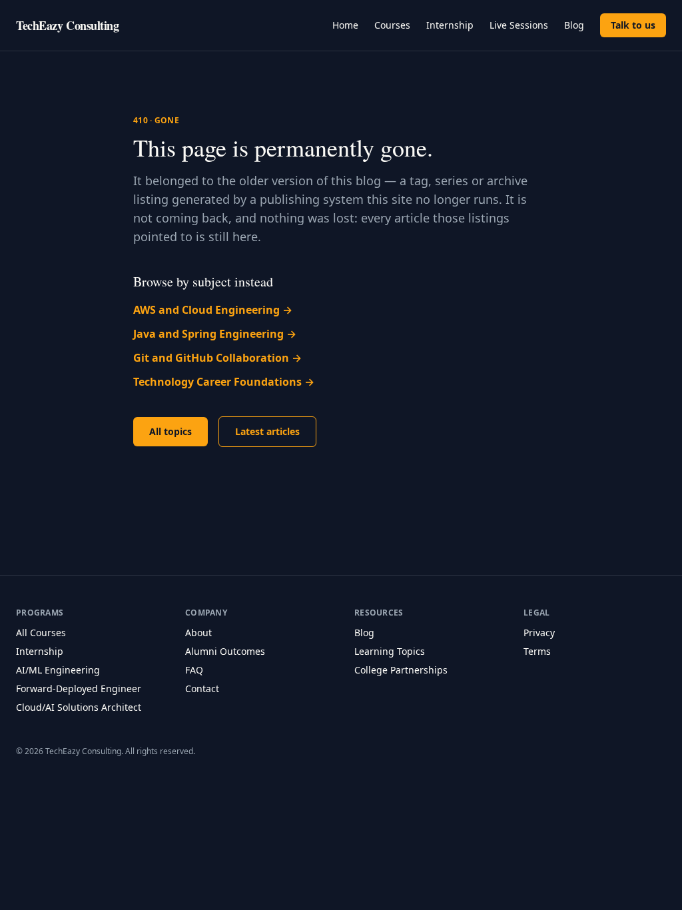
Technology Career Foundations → (223, 381)
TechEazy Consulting (67, 25)
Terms (537, 651)
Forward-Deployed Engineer (78, 688)
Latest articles (267, 431)
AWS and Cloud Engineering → (212, 309)
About (198, 632)
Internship (450, 25)
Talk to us (633, 25)
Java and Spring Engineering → (214, 333)
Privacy (539, 632)
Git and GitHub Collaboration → (217, 357)
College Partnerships (401, 670)
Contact (202, 688)
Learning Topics (389, 651)
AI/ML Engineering (58, 670)
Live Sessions (519, 25)
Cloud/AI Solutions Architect (78, 707)
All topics (170, 431)
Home (345, 25)
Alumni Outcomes (225, 651)
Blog (574, 25)
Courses (392, 25)
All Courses (41, 632)
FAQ (194, 670)
